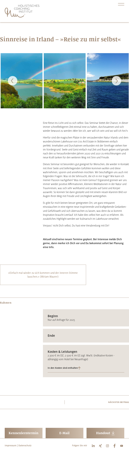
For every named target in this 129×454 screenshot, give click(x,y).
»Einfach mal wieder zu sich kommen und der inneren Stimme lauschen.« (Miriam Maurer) (43, 274)
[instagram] (108, 446)
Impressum (10, 445)
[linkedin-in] (94, 446)
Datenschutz (24, 445)
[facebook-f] (115, 446)
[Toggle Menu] (121, 4)
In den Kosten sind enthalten (63, 368)
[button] (86, 368)
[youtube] (121, 446)
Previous (12, 80)
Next (116, 80)
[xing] (101, 446)
